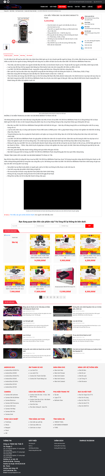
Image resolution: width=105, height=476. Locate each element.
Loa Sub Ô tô (33, 370)
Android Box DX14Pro (11, 381)
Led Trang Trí (83, 378)
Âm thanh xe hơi (19, 11)
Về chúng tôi (32, 443)
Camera (7, 392)
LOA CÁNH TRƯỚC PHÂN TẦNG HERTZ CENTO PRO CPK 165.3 (15, 288)
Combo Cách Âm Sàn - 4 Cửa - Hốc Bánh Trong (40, 396)
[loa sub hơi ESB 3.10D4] (90, 276)
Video (84, 6)
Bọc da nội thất (84, 392)
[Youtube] (8, 2)
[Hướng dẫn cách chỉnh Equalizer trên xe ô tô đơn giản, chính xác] (62, 311)
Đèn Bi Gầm (82, 370)
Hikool (7, 425)
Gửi (89, 226)
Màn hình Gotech (59, 376)
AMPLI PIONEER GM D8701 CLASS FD (65, 256)
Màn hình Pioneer (60, 373)
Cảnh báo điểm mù (35, 425)
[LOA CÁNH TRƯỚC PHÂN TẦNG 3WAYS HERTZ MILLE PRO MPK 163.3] (40, 244)
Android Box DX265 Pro (12, 376)
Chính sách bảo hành (59, 443)
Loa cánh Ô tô (34, 373)
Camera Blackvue (10, 400)
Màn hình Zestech (60, 381)
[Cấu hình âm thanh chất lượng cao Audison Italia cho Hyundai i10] (62, 353)
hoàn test (15, 237)
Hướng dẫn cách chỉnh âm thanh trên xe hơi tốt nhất (36, 350)
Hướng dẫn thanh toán (60, 448)
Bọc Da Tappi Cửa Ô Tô (86, 395)
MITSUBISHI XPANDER (61, 425)
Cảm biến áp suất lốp (36, 422)
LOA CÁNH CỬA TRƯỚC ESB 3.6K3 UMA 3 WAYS (40, 288)
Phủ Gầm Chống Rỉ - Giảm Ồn (38, 407)
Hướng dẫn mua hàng (59, 445)
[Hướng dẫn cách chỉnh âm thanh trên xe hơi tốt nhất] (12, 353)
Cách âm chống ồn (37, 392)
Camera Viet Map (10, 408)
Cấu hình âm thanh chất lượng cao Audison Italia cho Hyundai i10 (87, 350)
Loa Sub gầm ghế (28, 321)
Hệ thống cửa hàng (33, 448)
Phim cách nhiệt (11, 419)
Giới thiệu (53, 6)
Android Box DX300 (11, 373)
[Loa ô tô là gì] (12, 339)
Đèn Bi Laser (82, 376)
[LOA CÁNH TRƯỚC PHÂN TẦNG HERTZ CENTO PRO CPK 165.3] (15, 276)
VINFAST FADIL (59, 422)
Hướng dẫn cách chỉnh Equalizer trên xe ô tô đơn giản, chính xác (87, 308)
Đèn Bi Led (82, 373)
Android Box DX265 (11, 378)
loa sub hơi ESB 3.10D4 (90, 287)
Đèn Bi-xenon (83, 381)
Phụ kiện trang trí (61, 392)
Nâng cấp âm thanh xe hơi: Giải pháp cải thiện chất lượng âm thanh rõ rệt (36, 308)
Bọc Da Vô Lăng (84, 397)
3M (6, 433)
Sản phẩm (62, 6)
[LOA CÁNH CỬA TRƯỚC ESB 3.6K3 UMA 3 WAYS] (40, 276)
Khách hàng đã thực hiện (35, 450)
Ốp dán (57, 395)
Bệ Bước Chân (59, 400)
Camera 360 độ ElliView (12, 397)
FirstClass (8, 422)
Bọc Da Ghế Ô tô (84, 406)
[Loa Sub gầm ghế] (12, 325)
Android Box (9, 367)
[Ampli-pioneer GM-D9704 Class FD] (65, 276)
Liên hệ (90, 6)
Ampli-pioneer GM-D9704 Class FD (65, 287)
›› (64, 297)
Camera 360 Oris (10, 411)
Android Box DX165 (11, 384)
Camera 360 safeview (11, 395)
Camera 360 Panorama (12, 403)
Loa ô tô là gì (27, 335)
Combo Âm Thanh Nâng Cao (38, 378)
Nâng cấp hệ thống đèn (88, 367)
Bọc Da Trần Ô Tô (84, 400)
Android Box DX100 (11, 387)
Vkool (7, 430)
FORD (56, 427)
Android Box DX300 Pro (12, 370)
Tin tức (77, 6)
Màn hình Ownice (60, 378)
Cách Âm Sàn (34, 404)
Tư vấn (99, 6)
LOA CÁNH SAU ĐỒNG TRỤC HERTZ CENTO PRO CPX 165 (90, 256)
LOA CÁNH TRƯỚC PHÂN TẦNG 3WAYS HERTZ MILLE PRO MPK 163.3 (40, 257)
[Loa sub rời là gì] (62, 325)
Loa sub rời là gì (77, 321)
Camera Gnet (9, 414)
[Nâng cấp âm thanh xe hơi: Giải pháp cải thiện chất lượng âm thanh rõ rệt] (12, 311)
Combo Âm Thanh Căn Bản (30, 11)
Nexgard (7, 427)
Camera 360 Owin (10, 406)
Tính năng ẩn (59, 419)
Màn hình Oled (59, 370)
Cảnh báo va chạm (35, 427)
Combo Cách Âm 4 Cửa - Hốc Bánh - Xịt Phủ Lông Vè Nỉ (40, 400)
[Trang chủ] (12, 6)
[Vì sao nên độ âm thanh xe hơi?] (62, 339)
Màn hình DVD (59, 367)
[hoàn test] (15, 235)
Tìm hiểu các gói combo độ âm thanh (22, 215)
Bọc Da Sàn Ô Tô (84, 403)
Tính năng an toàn (37, 419)
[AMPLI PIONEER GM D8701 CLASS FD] (65, 244)
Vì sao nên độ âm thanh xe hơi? (82, 335)
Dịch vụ (70, 6)
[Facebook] (5, 2)
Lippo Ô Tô (58, 397)
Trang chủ (44, 6)
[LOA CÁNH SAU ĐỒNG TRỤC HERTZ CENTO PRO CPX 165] (90, 244)
